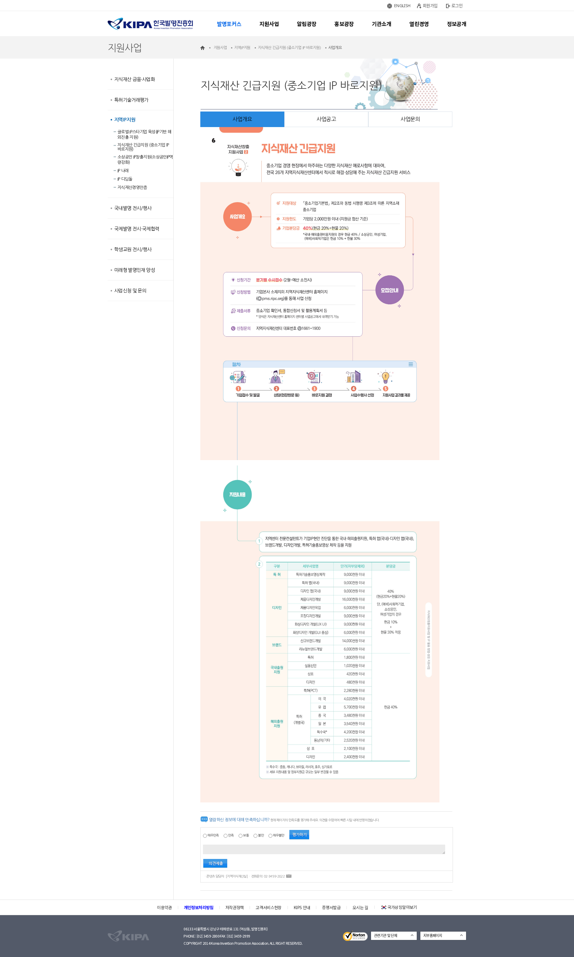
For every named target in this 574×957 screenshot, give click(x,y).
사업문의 (410, 119)
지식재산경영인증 (132, 187)
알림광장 (306, 24)
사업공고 (326, 119)
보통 (246, 835)
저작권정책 (234, 907)
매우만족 (213, 835)
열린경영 (419, 24)
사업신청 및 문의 (130, 290)
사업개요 (242, 119)
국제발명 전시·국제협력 (136, 228)
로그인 (456, 5)
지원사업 (269, 24)
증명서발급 (331, 907)
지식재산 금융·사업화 (134, 79)
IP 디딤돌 (124, 179)
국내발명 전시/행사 (133, 208)
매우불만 (278, 835)
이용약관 (164, 907)
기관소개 (381, 24)
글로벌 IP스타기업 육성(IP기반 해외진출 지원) (144, 134)
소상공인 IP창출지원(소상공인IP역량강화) (145, 159)
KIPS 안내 (302, 907)
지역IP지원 (124, 119)
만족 (231, 835)
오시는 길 (360, 907)
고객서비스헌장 (268, 907)
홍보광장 (344, 24)
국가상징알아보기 (402, 907)
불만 (261, 835)
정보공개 (456, 24)
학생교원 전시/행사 (133, 249)
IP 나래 (123, 171)
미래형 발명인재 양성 (134, 270)
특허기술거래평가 (131, 99)
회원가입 (430, 5)
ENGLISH (402, 5)
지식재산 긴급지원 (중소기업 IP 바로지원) (143, 147)
